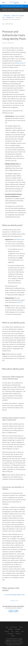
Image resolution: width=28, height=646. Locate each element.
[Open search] (25, 2)
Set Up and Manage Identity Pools (15, 594)
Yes (10, 611)
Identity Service (20, 63)
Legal (7, 627)
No (15, 611)
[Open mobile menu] (3, 2)
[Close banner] (26, 6)
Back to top (14, 600)
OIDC (20, 302)
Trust (12, 631)
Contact (17, 631)
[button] (3, 24)
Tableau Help (7, 15)
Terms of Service (13, 627)
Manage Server (10, 17)
